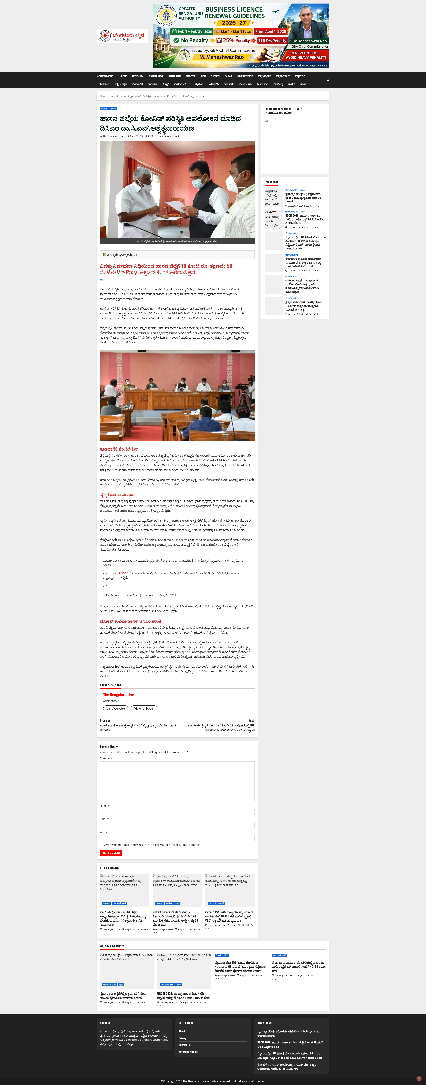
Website (105, 832)
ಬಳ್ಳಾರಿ (165, 84)
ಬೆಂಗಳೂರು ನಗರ (105, 76)
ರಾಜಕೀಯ (137, 76)
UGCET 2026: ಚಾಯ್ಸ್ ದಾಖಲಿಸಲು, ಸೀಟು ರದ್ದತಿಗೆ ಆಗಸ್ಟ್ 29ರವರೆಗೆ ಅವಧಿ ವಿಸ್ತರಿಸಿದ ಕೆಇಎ (274, 220)
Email (104, 819)
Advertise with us (188, 1052)
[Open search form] (328, 80)
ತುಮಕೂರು (104, 84)
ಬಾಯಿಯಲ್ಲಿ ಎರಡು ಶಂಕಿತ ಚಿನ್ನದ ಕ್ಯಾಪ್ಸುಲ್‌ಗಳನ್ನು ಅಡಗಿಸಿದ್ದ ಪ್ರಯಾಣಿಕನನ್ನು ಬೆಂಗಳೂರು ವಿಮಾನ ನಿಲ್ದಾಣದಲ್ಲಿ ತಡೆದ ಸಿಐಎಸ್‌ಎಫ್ (122, 918)
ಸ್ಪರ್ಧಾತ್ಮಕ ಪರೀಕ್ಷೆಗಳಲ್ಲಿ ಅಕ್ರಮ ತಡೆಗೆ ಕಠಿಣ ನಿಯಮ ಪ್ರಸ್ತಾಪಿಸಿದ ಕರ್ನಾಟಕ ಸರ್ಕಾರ (274, 198)
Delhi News (174, 76)
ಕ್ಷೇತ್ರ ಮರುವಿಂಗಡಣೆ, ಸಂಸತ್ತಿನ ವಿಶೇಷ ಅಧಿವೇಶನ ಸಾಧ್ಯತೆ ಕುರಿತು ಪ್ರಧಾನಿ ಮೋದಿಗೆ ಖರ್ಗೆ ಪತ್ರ (274, 306)
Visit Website (116, 708)
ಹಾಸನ (303, 84)
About (182, 1031)
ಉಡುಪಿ (228, 76)
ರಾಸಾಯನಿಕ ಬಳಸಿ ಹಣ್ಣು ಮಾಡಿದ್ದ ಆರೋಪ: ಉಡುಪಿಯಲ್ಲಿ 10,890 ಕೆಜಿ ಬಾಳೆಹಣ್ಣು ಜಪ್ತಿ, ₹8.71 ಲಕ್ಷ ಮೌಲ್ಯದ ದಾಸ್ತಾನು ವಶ (229, 916)
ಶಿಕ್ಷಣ (302, 190)
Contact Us (184, 1045)
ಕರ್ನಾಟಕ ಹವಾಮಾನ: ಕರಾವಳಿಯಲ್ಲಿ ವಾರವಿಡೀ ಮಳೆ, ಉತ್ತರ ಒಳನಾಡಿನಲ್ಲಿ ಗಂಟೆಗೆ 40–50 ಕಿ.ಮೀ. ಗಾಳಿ (274, 263)
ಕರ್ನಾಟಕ (191, 76)
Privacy (182, 1038)
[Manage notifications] (419, 1078)
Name (104, 806)
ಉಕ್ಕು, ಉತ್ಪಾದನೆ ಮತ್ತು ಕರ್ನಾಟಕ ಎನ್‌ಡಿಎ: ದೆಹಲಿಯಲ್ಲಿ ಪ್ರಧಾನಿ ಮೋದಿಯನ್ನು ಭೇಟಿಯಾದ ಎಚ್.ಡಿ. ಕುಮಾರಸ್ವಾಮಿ (274, 284)
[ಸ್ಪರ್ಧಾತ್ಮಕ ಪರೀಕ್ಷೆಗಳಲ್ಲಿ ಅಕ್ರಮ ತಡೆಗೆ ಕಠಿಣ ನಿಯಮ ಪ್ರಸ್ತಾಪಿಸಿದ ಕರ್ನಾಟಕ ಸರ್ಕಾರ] (127, 971)
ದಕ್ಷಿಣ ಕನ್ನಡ (121, 84)
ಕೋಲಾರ (215, 76)
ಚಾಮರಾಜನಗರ (245, 76)
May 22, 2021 (168, 595)
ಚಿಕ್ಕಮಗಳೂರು (283, 76)
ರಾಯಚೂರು (245, 84)
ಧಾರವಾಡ (152, 84)
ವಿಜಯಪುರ (262, 84)
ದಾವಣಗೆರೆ (137, 84)
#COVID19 (125, 573)
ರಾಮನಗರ (229, 84)
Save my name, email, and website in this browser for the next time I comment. (152, 845)
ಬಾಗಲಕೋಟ (180, 84)
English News (155, 76)
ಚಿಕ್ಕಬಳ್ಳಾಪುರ (264, 76)
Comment (107, 758)
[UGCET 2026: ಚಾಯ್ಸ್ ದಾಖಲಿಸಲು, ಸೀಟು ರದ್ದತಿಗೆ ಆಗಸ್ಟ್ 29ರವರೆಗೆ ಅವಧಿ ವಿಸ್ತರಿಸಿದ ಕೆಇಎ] (184, 971)
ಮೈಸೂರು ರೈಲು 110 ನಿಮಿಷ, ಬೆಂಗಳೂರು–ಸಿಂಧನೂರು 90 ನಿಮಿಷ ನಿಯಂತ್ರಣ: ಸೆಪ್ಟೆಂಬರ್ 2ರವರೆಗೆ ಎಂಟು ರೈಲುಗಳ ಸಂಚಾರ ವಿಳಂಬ (274, 241)
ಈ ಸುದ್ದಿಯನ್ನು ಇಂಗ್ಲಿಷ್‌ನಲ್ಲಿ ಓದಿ (122, 254)
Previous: (138, 725)
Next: (221, 725)
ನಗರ (203, 76)
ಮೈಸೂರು (199, 84)
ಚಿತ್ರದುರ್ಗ (300, 76)
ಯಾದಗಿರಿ (214, 84)
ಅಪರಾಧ (122, 76)
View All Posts (144, 708)
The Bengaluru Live (113, 136)
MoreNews (240, 1081)
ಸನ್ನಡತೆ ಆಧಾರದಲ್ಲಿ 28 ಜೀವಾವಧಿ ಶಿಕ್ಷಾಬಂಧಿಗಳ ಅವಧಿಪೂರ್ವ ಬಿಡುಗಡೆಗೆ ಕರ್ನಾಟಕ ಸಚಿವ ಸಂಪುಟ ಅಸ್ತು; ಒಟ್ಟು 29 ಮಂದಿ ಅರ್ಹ (175, 918)
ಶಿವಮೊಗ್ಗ (278, 84)
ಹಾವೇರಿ (291, 84)
